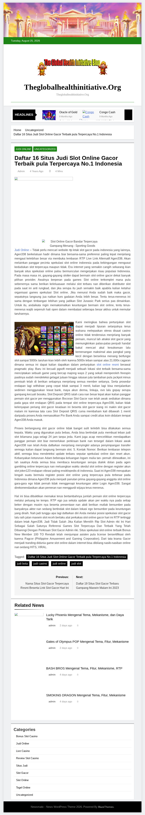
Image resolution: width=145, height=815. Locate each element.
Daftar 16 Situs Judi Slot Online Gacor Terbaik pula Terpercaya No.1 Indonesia (77, 556)
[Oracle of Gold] (49, 116)
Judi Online (23, 149)
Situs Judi (21, 765)
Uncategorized (45, 149)
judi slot (76, 563)
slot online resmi (108, 364)
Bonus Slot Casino (26, 736)
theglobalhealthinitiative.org (72, 87)
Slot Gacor (22, 772)
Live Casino (23, 750)
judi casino (40, 563)
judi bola (22, 563)
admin (21, 171)
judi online (59, 563)
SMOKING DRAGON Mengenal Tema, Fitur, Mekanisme (86, 695)
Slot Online (22, 780)
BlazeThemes (106, 806)
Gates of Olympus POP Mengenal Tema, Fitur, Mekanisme (87, 641)
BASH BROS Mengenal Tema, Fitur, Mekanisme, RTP (84, 668)
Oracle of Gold (68, 112)
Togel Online (23, 787)
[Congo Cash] (89, 116)
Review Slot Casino (27, 758)
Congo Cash (107, 112)
